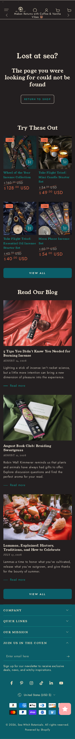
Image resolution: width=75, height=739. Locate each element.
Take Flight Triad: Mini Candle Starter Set (54, 177)
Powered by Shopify (37, 730)
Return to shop (37, 99)
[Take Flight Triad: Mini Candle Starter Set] (55, 152)
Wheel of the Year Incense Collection (17, 175)
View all (37, 273)
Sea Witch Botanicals (30, 725)
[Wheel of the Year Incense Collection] (20, 152)
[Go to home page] (21, 10)
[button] (35, 10)
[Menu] (6, 10)
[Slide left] (7, 15)
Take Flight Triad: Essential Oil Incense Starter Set (19, 243)
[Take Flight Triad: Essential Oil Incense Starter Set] (20, 218)
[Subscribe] (69, 656)
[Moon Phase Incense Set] (55, 218)
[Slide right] (68, 15)
